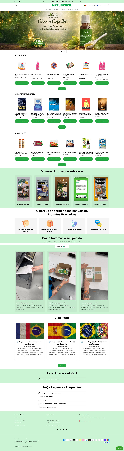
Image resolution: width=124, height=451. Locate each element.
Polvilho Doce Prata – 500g (53, 152)
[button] (16, 5)
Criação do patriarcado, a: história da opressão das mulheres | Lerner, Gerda (21, 114)
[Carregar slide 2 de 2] (61, 51)
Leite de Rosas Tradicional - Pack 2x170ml (101, 75)
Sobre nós (49, 418)
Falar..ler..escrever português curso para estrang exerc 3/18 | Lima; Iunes (54, 114)
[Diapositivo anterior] (56, 51)
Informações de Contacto (53, 420)
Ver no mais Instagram (61, 204)
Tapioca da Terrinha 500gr (85, 74)
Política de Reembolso (20, 425)
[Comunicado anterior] (43, 1)
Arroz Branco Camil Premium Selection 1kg (102, 153)
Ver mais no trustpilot (80, 204)
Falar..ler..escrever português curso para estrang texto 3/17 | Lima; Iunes (70, 114)
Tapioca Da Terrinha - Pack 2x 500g (22, 75)
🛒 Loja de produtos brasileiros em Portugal (94, 343)
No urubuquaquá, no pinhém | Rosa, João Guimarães (102, 114)
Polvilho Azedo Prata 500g (69, 152)
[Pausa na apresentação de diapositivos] (67, 51)
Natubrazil (20, 446)
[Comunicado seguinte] (80, 1)
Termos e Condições (19, 418)
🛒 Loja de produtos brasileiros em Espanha (62, 343)
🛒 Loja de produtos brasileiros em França (30, 343)
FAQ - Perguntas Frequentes (53, 422)
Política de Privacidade (20, 420)
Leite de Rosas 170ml (36, 74)
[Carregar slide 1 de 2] (59, 51)
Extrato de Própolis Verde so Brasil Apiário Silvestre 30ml (86, 153)
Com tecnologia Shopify (26, 446)
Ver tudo (62, 88)
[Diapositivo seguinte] (64, 51)
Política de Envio (18, 422)
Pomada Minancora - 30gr (53, 74)
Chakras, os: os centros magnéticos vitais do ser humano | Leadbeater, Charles (86, 114)
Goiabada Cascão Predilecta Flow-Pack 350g (37, 153)
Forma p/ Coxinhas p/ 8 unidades (68, 75)
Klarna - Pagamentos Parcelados (54, 425)
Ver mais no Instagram (23, 204)
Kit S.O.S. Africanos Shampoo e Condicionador (21, 153)
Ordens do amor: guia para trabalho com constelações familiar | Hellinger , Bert (37, 114)
